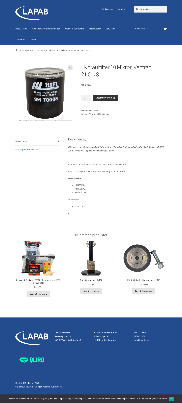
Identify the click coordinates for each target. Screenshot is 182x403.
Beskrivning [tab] (21, 141)
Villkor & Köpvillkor (24, 386)
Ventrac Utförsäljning (46, 50)
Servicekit (110, 28)
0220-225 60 (139, 336)
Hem (21, 50)
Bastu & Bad (21, 28)
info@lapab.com (142, 340)
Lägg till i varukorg (105, 97)
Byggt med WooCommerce (49, 386)
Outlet (33, 39)
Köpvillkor (121, 9)
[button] (70, 67)
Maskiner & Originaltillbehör (46, 28)
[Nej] (178, 398)
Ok (171, 398)
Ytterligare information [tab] (27, 149)
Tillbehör (20, 39)
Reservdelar (95, 28)
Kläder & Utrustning (74, 28)
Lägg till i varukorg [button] (38, 294)
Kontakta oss (107, 9)
